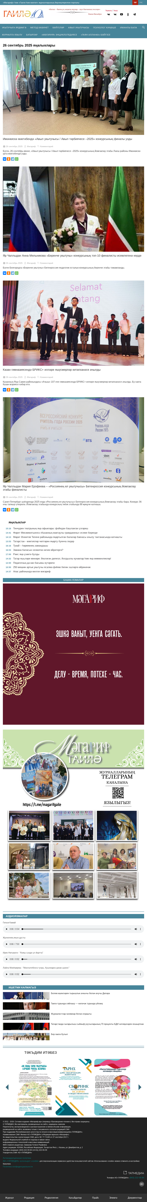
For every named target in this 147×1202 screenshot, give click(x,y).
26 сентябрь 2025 (14, 146)
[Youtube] (121, 15)
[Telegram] (134, 15)
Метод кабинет (39, 27)
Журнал (9, 1198)
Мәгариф (31, 146)
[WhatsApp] (16, 159)
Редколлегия (51, 1198)
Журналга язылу (12, 34)
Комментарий (46, 146)
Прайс (95, 1198)
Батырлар (31, 34)
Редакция (29, 1198)
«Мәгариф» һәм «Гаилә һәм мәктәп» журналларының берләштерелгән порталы (41, 2)
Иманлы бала (128, 27)
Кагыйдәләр (75, 1198)
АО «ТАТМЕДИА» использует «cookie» (21, 1161)
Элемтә (113, 1198)
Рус (141, 2)
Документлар (135, 1198)
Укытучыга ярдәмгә (14, 27)
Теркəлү (108, 11)
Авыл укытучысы (78, 27)
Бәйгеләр (58, 27)
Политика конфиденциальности (18, 1166)
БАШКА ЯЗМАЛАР (73, 580)
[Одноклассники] (8, 159)
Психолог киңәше (104, 27)
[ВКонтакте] (4, 159)
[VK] (108, 15)
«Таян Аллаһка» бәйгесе (95, 34)
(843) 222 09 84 (136, 1177)
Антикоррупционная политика (17, 1158)
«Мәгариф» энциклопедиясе (59, 34)
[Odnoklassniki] (128, 15)
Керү (116, 11)
